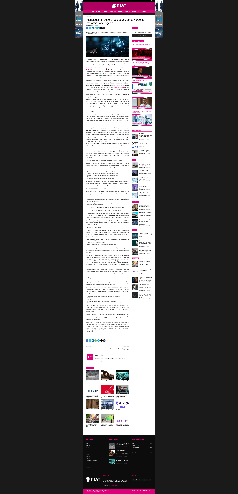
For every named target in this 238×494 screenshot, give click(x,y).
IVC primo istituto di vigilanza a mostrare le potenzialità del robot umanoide (107, 425)
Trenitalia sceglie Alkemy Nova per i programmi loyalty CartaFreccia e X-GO (107, 396)
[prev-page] (86, 429)
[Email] (101, 28)
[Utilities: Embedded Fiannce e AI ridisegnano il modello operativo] (107, 404)
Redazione (150, 490)
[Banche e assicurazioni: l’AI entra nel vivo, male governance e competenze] (135, 280)
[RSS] (147, 1)
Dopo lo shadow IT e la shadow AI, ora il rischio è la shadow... (122, 460)
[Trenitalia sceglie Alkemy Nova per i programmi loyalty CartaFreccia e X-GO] (107, 389)
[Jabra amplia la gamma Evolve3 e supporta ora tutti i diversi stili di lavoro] (135, 207)
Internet (98, 11)
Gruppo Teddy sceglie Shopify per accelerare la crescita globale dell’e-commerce (92, 396)
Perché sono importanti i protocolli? (139, 80)
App (139, 11)
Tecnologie (120, 11)
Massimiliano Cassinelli (143, 173)
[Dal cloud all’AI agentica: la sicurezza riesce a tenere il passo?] (135, 236)
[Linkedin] (145, 1)
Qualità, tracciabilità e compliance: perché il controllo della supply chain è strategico (107, 382)
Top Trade (94, 0)
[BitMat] (119, 6)
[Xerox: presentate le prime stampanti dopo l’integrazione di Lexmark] (135, 215)
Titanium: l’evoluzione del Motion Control (140, 95)
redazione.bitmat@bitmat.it (113, 485)
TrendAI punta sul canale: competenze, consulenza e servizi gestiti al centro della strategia (140, 64)
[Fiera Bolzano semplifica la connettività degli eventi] (92, 375)
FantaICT (89, 464)
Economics (89, 462)
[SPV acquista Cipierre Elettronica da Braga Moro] (135, 153)
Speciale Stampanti (127, 0)
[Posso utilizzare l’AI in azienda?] (135, 173)
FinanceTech (88, 467)
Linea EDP (99, 0)
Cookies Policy (139, 490)
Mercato (127, 11)
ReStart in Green (120, 0)
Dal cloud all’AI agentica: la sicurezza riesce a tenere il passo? (145, 235)
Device (87, 454)
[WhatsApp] (95, 28)
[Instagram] (143, 1)
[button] (150, 11)
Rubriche (88, 456)
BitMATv (90, 0)
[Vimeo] (151, 1)
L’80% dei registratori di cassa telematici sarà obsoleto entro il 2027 (92, 425)
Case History (113, 11)
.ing (86, 465)
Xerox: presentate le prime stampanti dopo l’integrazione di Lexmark (145, 214)
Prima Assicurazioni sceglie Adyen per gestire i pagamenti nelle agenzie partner (122, 425)
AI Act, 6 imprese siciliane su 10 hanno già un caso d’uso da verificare (145, 164)
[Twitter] (149, 1)
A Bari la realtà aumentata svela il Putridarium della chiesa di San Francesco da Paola (92, 411)
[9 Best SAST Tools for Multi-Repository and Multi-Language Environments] (122, 404)
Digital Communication (92, 460)
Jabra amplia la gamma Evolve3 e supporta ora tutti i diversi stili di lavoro (145, 206)
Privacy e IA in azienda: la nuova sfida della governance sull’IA (145, 186)
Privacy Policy (145, 490)
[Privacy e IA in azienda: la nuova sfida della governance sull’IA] (135, 187)
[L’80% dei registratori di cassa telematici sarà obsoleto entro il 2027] (92, 418)
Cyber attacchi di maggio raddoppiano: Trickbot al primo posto (119, 349)
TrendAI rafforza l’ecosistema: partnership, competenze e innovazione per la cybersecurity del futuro (142, 46)
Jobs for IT (89, 458)
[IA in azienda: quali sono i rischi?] (135, 195)
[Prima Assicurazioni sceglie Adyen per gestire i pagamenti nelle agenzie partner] (122, 418)
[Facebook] (141, 1)
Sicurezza (105, 11)
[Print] (104, 28)
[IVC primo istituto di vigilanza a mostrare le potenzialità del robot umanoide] (107, 418)
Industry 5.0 (109, 0)
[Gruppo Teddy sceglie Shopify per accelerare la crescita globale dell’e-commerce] (92, 389)
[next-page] (88, 429)
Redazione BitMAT (90, 25)
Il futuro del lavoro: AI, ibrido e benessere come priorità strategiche (121, 396)
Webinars (144, 11)
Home (87, 16)
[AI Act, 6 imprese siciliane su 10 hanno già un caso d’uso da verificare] (135, 165)
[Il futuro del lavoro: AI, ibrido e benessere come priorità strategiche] (122, 389)
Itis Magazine (104, 0)
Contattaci (133, 0)
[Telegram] (98, 28)
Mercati (87, 449)
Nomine (87, 451)
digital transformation (119, 87)
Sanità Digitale (114, 0)
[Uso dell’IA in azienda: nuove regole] (135, 180)
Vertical (134, 11)
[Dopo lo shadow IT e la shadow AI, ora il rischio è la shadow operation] (122, 375)
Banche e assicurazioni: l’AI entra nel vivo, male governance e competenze (145, 279)
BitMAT (87, 0)
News (93, 11)
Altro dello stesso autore (99, 367)
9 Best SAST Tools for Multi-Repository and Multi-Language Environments (121, 411)
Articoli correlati (90, 367)
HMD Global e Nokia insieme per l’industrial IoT (95, 348)
